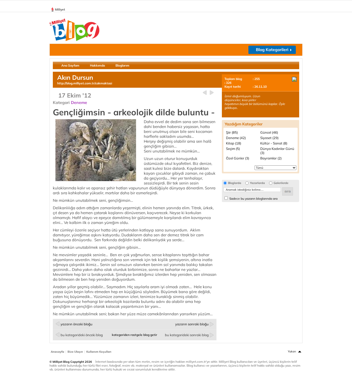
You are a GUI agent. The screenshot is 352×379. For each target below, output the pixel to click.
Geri (205, 92)
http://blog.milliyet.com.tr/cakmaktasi (84, 83)
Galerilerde (281, 183)
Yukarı (292, 351)
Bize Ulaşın (75, 351)
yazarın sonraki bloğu (192, 324)
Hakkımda (97, 65)
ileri (211, 92)
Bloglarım (122, 65)
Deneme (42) (236, 138)
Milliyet (60, 9)
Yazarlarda (257, 183)
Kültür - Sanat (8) (273, 143)
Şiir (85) (232, 132)
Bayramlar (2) (271, 158)
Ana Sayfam (70, 65)
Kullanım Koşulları (98, 351)
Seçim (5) (233, 149)
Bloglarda (234, 183)
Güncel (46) (269, 132)
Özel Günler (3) (237, 158)
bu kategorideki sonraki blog (187, 335)
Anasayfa (57, 351)
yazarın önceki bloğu (77, 324)
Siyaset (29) (269, 138)
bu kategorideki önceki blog (82, 335)
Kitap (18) (233, 143)
